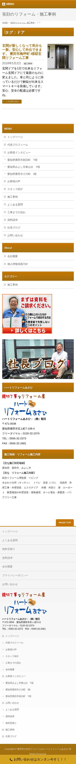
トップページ (15, 136)
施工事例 (28, 63)
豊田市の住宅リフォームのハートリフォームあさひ (42, 749)
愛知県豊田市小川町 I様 (22, 173)
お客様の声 (13, 181)
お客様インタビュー (19, 152)
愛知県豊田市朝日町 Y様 (22, 159)
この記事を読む (12, 101)
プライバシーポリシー (15, 575)
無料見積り (8, 548)
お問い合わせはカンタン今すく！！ (40, 759)
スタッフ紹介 (15, 189)
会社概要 (12, 256)
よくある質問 (15, 204)
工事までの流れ (16, 212)
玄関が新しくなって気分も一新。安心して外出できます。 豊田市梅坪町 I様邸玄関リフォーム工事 (22, 52)
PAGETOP (65, 522)
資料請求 (12, 219)
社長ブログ (13, 227)
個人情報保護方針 (17, 263)
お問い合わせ (15, 235)
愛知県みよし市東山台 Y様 (23, 166)
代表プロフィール (17, 144)
